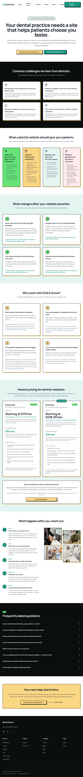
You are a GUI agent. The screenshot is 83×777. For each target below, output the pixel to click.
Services (38, 4)
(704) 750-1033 (59, 702)
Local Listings (6, 756)
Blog (44, 749)
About (54, 4)
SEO (4, 752)
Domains (5, 749)
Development (6, 742)
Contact (25, 742)
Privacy (65, 742)
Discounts (25, 746)
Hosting (5, 746)
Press (44, 752)
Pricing (46, 4)
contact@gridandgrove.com (24, 773)
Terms (64, 746)
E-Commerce (6, 759)
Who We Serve (28, 4)
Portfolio (62, 4)
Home (20, 4)
